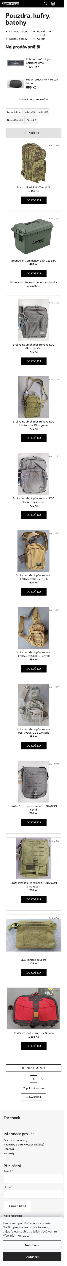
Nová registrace (13, 1215)
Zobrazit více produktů (32, 99)
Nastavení (32, 1245)
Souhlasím (32, 1257)
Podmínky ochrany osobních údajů (24, 1144)
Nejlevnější (30, 112)
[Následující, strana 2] (33, 1079)
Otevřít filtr (33, 133)
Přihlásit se (17, 1206)
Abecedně (31, 120)
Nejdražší (43, 112)
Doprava (9, 1149)
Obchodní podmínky (15, 1140)
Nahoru (35, 1097)
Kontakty (9, 1153)
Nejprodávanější (15, 120)
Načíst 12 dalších (33, 1068)
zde (25, 1235)
